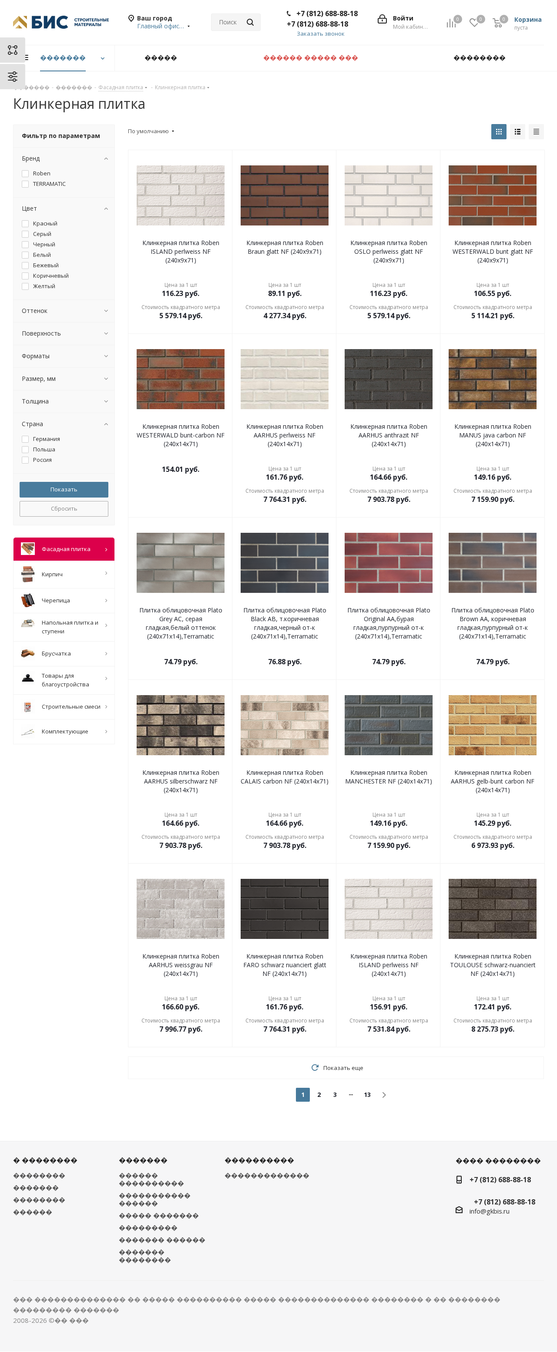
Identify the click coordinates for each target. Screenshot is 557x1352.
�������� (39, 1175)
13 (367, 1094)
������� (36, 1187)
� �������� (45, 1160)
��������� (148, 1227)
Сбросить (64, 508)
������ (32, 1211)
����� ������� (159, 1215)
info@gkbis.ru (490, 1211)
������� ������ (162, 1239)
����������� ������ (155, 1199)
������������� (267, 1175)
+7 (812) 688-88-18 (327, 13)
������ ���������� (151, 1179)
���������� (259, 1160)
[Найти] (250, 22)
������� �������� (145, 1256)
